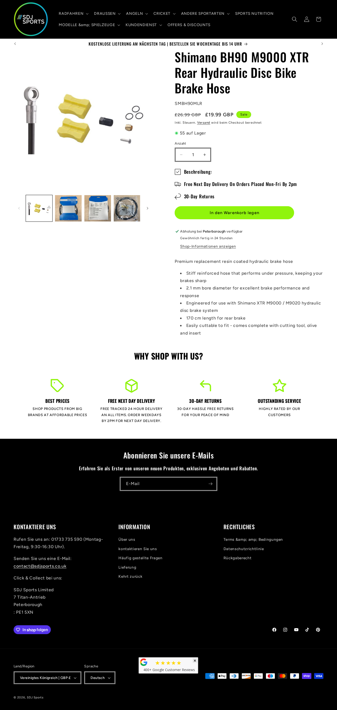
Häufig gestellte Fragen (140, 558)
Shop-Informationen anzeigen (208, 246)
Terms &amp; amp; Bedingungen (253, 539)
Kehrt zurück (130, 576)
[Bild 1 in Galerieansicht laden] (39, 208)
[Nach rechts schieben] (147, 208)
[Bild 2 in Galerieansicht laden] (68, 208)
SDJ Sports (35, 697)
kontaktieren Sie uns (137, 548)
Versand (203, 122)
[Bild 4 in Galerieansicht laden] (127, 208)
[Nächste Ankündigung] (322, 44)
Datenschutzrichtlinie (244, 548)
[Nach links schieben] (19, 208)
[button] (73, 13)
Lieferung (127, 567)
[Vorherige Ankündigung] (15, 44)
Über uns (126, 539)
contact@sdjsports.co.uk (40, 566)
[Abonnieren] (210, 484)
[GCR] (143, 662)
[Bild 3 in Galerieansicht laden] (97, 208)
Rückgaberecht (238, 558)
